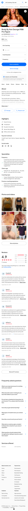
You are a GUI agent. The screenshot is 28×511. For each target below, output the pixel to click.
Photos (12, 84)
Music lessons (17, 468)
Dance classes (17, 479)
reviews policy (7, 267)
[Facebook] (3, 146)
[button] (14, 387)
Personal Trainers (9, 6)
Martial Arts (16, 486)
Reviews (18, 84)
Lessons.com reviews (19, 497)
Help (3, 479)
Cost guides (4, 495)
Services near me (5, 497)
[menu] (2, 2)
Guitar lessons (17, 477)
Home (2, 6)
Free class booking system (20, 495)
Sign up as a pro (17, 493)
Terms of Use (15, 506)
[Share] (25, 11)
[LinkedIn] (8, 146)
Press (3, 475)
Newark (16, 6)
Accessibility (6, 507)
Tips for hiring (4, 493)
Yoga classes (17, 488)
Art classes (16, 481)
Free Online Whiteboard (19, 500)
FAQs (22, 84)
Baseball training (18, 484)
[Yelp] (11, 146)
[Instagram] (5, 146)
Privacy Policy (22, 506)
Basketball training (18, 472)
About (3, 84)
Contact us (4, 477)
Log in (3, 470)
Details (7, 84)
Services (12, 507)
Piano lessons (17, 470)
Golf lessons (17, 475)
